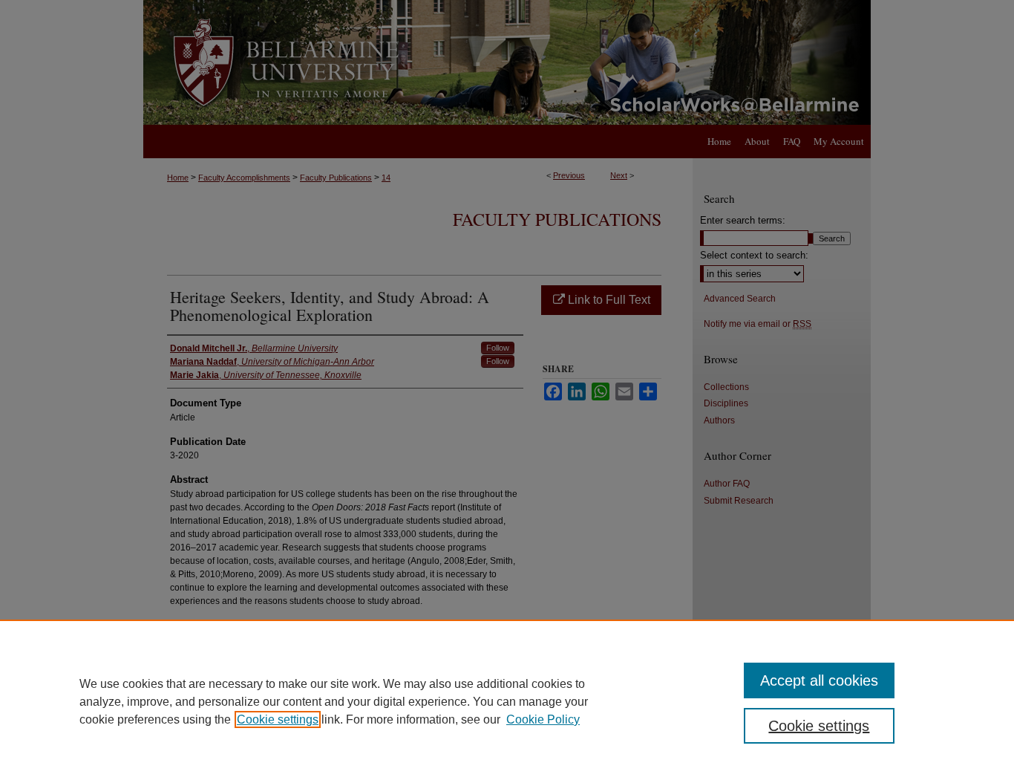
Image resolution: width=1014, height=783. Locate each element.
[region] (507, 701)
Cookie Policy (543, 719)
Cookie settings (277, 719)
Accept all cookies (819, 680)
